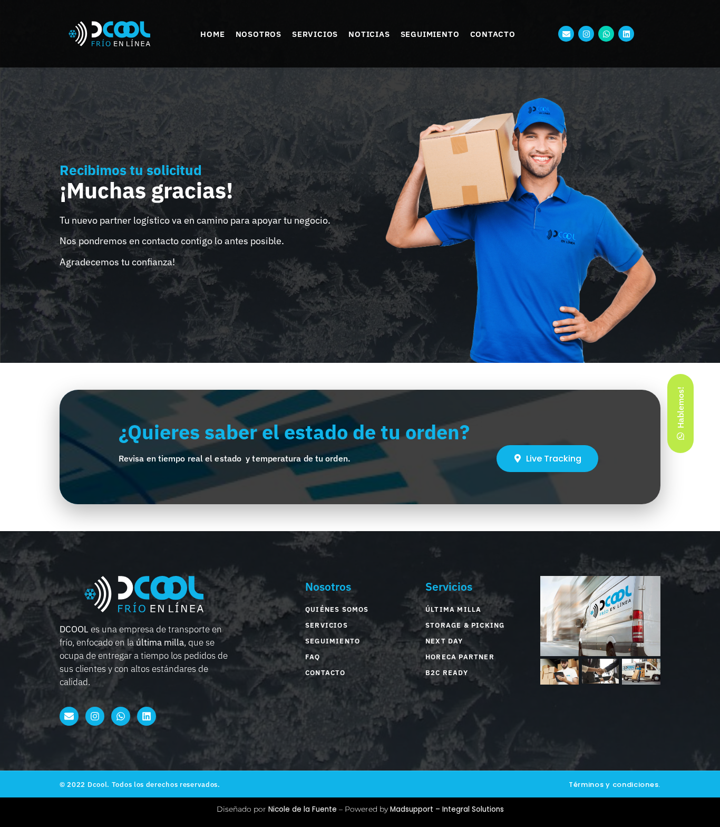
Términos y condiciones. (614, 785)
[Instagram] (586, 34)
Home (212, 33)
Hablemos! (680, 408)
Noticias (369, 33)
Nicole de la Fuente (302, 809)
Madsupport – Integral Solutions (447, 809)
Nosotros (258, 33)
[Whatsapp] (606, 34)
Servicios (315, 33)
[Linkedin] (626, 34)
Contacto (492, 33)
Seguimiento (430, 33)
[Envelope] (566, 34)
